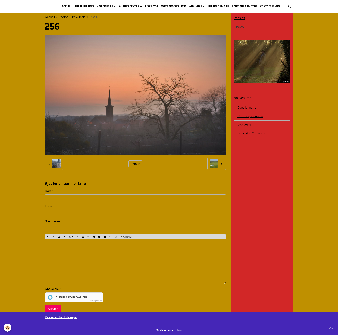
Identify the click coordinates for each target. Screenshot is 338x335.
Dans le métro (246, 107)
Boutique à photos (244, 6)
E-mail (49, 206)
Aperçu (127, 236)
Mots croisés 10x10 (173, 6)
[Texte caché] (94, 236)
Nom (48, 191)
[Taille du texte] (64, 236)
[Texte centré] (83, 236)
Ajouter (53, 309)
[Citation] (77, 236)
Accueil (67, 6)
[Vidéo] (105, 236)
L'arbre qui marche (250, 116)
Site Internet (53, 221)
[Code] (110, 236)
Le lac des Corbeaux (251, 133)
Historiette (105, 6)
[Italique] (53, 236)
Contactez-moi (270, 6)
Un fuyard (244, 125)
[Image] (99, 236)
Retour (135, 164)
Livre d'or (151, 6)
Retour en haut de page (61, 317)
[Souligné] (59, 236)
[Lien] (88, 236)
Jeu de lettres (84, 6)
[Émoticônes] (115, 236)
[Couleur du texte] (71, 236)
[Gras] (48, 236)
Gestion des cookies (169, 330)
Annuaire (195, 6)
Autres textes (129, 6)
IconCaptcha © (96, 301)
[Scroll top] (331, 328)
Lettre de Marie (218, 6)
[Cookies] (7, 328)
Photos (63, 17)
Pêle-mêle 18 (80, 17)
